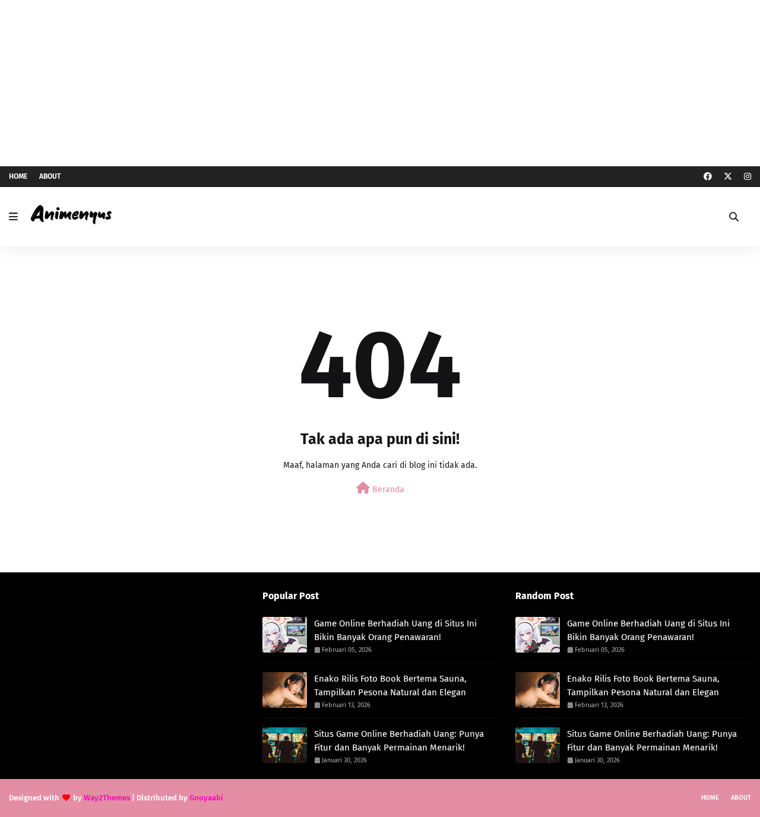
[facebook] (708, 176)
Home (18, 176)
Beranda (387, 489)
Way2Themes (107, 797)
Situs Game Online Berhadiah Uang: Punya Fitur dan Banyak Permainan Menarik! (399, 741)
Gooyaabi (206, 797)
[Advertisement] (380, 83)
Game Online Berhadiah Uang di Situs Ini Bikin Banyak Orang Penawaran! (395, 630)
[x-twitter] (728, 176)
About (50, 176)
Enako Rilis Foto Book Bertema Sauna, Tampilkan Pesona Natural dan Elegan (390, 685)
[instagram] (746, 176)
